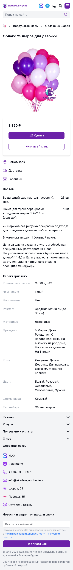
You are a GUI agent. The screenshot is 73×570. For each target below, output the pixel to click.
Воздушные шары (25, 26)
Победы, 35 (17, 496)
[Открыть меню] (67, 6)
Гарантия (15, 179)
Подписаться (37, 544)
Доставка (15, 170)
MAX (12, 455)
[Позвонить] (54, 6)
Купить (39, 135)
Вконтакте (16, 464)
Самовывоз (17, 162)
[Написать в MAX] (41, 6)
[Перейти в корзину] (60, 6)
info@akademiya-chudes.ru (27, 480)
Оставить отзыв (20, 505)
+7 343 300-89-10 (21, 472)
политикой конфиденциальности (25, 533)
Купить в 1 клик (37, 146)
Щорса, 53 (16, 488)
